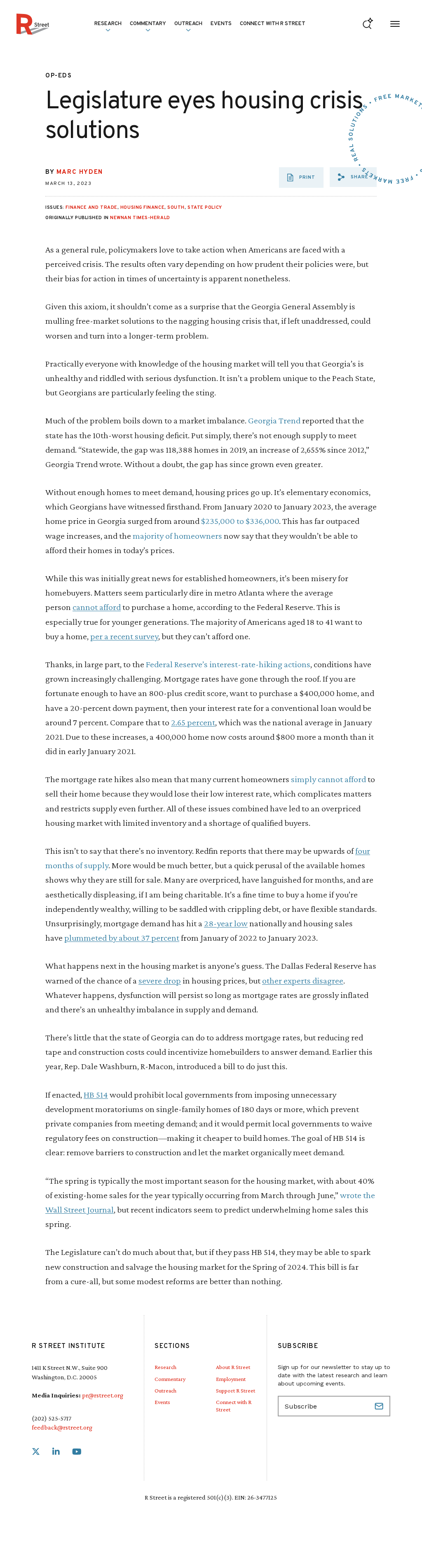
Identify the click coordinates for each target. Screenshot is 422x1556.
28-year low (226, 923)
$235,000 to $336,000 (240, 521)
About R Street (233, 1367)
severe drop (159, 980)
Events (221, 24)
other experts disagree (302, 980)
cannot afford (97, 607)
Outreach (188, 24)
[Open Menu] (395, 24)
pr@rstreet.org (102, 1395)
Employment (231, 1379)
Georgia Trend (274, 420)
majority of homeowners (177, 535)
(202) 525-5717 (51, 1418)
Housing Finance (142, 207)
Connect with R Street (272, 24)
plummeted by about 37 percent (121, 937)
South (176, 207)
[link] (36, 1452)
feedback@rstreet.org (62, 1427)
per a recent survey (124, 636)
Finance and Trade (91, 207)
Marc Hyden (79, 172)
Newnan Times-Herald (140, 218)
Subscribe (380, 1406)
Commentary (170, 1379)
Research (165, 1367)
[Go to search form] (367, 24)
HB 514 (96, 1094)
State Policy (205, 207)
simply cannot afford (328, 779)
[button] (353, 177)
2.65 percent (193, 722)
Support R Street (235, 1390)
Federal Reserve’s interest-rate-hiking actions (228, 664)
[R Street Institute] (32, 24)
